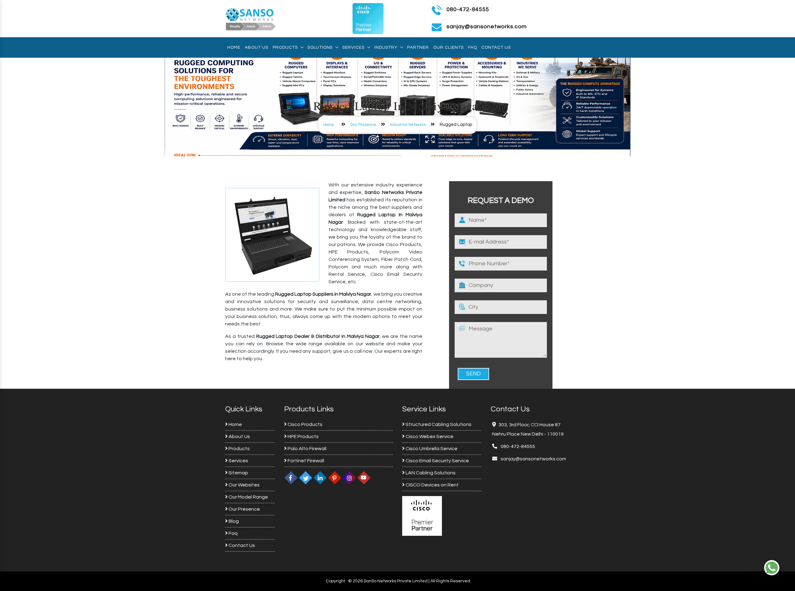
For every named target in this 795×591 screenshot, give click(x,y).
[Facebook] (291, 477)
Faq (472, 47)
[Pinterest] (334, 477)
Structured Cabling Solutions (438, 424)
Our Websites (244, 484)
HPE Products (303, 436)
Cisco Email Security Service (437, 460)
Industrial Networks (408, 125)
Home (233, 47)
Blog (233, 521)
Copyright (335, 581)
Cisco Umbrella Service (431, 448)
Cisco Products (304, 424)
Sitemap (238, 472)
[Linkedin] (320, 477)
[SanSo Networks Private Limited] (251, 18)
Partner (418, 47)
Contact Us (496, 47)
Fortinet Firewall (305, 460)
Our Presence (363, 125)
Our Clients (448, 47)
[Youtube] (363, 477)
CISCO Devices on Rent (432, 484)
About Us (256, 47)
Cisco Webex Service (429, 436)
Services (353, 47)
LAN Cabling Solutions (430, 472)
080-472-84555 (468, 9)
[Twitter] (305, 477)
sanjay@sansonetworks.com (533, 458)
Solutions (320, 47)
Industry (386, 47)
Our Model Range (248, 497)
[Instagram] (349, 477)
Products (285, 47)
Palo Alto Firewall (306, 448)
